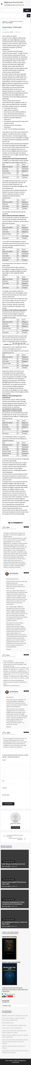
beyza (7, 527)
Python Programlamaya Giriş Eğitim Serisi (14, 1025)
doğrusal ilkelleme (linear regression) (13, 403)
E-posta (4, 788)
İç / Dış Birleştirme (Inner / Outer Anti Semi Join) (14, 923)
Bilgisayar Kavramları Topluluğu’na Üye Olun (15, 1015)
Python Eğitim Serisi (8, 1023)
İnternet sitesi (5, 795)
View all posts (15, 827)
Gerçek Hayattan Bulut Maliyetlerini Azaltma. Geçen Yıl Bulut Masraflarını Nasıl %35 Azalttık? (15, 1041)
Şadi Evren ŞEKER (9, 32)
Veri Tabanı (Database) (8, 861)
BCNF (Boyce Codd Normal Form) (13, 864)
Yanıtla (26, 527)
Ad (3, 781)
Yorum (4, 760)
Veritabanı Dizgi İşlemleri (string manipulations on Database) (13, 903)
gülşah (8, 732)
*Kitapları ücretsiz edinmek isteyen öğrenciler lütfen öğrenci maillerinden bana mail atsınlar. (15, 989)
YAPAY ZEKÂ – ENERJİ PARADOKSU (12, 1028)
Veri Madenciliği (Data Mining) (16, 21)
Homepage (4, 21)
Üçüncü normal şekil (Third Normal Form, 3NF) (14, 883)
